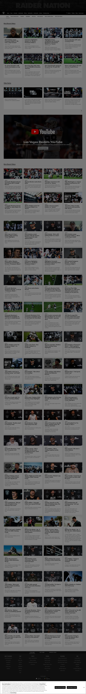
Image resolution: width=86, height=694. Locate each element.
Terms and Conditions (6, 684)
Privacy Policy (42, 684)
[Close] (84, 687)
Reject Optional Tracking (60, 687)
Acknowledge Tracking (71, 687)
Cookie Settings (13, 692)
